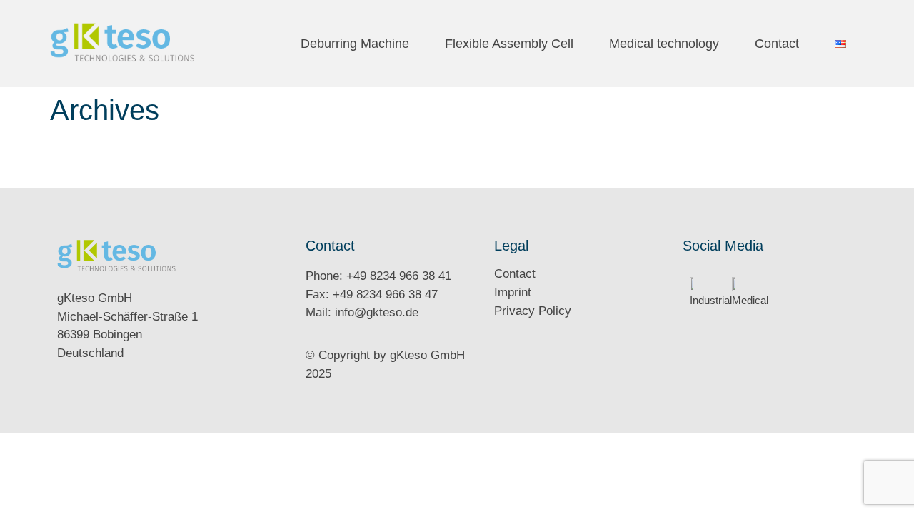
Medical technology (664, 43)
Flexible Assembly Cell (509, 43)
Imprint (512, 292)
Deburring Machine (355, 43)
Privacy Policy (532, 311)
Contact (777, 43)
